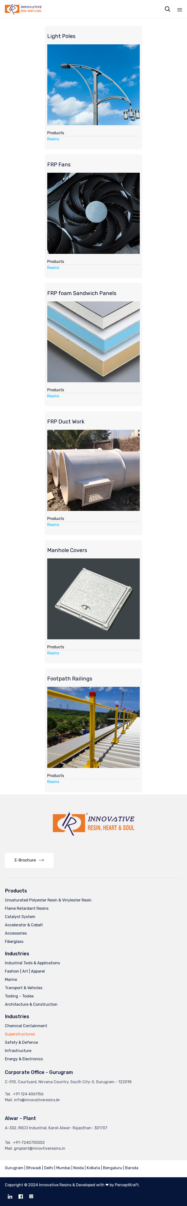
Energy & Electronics (24, 1059)
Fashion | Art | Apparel (25, 971)
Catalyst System (20, 916)
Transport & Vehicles (23, 988)
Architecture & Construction (31, 1004)
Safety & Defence (21, 1042)
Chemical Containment (26, 1026)
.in (57, 1100)
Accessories (16, 933)
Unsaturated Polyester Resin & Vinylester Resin (48, 900)
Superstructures (20, 1034)
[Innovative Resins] (23, 9)
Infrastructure (18, 1050)
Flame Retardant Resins (26, 908)
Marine (11, 979)
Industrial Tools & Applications (32, 963)
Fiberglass (14, 941)
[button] (29, 860)
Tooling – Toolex (19, 996)
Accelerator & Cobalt (24, 925)
